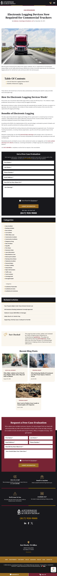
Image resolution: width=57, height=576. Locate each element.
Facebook (28, 523)
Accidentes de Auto (10, 288)
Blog (44, 559)
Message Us (15, 574)
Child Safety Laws (9, 234)
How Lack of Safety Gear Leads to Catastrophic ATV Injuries (28, 404)
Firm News (8, 248)
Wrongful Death (9, 278)
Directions (28, 552)
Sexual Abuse (8, 267)
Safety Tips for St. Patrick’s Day (12, 316)
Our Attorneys (13, 559)
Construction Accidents (11, 239)
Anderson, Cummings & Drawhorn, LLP (24, 21)
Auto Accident (9, 226)
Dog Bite (7, 245)
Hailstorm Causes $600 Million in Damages (15, 313)
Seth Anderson (41, 338)
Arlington (33, 559)
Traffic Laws (8, 272)
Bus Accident (8, 230)
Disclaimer (34, 200)
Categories (8, 220)
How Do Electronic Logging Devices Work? (18, 81)
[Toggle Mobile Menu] (54, 2)
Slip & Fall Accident (10, 269)
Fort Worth (21, 559)
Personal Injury (9, 263)
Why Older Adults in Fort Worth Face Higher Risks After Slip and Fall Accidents (14, 374)
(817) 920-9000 (7, 147)
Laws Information (9, 252)
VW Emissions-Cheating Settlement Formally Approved (18, 309)
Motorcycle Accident (10, 256)
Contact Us (49, 559)
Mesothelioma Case (10, 254)
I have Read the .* (29, 200)
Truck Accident (9, 274)
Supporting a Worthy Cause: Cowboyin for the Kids (17, 319)
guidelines (37, 337)
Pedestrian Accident (10, 261)
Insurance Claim (9, 250)
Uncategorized (29, 10)
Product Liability (9, 265)
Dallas (27, 559)
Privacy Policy (43, 565)
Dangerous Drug (9, 241)
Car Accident (8, 232)
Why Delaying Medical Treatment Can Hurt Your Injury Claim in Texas (42, 374)
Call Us (44, 574)
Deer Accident (8, 243)
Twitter (32, 523)
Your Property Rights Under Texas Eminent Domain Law (18, 306)
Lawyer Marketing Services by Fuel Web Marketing (28, 566)
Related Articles (11, 300)
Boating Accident (9, 228)
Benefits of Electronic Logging (15, 83)
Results (39, 559)
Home (6, 559)
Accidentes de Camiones (11, 291)
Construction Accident (11, 237)
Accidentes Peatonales (11, 286)
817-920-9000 (51, 3)
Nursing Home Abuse (10, 259)
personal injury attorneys (26, 134)
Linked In (25, 523)
